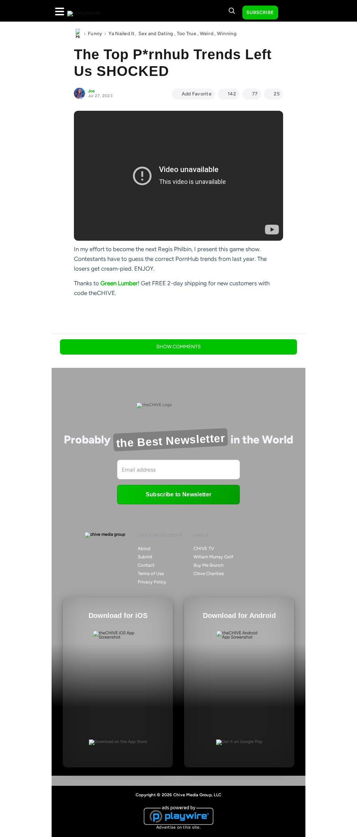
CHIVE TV (203, 548)
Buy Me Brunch (208, 565)
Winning (226, 34)
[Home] (78, 34)
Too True (186, 34)
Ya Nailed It (121, 34)
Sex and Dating (155, 34)
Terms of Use (151, 573)
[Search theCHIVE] (232, 11)
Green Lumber (119, 283)
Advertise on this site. (178, 827)
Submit (145, 556)
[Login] (290, 12)
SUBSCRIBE (260, 12)
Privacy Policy (152, 581)
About (144, 548)
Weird (206, 34)
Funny (95, 34)
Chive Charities (208, 573)
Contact (146, 565)
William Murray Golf (213, 556)
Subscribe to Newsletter (178, 494)
